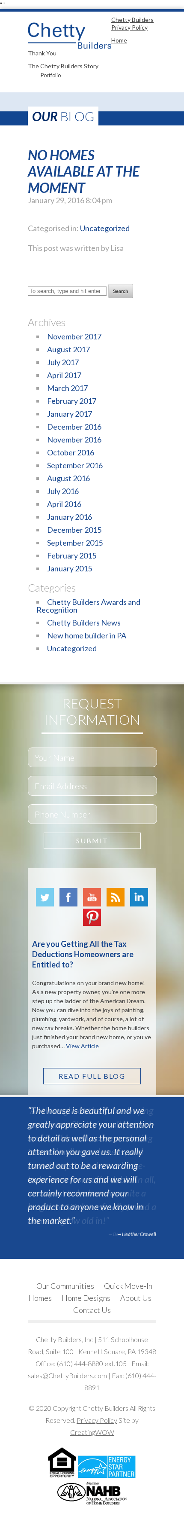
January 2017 (69, 413)
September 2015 (75, 542)
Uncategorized (105, 228)
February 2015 (71, 555)
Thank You (42, 53)
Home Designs (86, 1298)
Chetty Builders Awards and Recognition (88, 605)
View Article (82, 1046)
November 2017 (74, 336)
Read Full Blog (92, 1076)
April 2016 (64, 504)
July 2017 (63, 362)
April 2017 (64, 375)
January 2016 (69, 517)
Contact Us (92, 1310)
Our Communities (65, 1286)
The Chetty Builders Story (63, 66)
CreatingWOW (92, 1432)
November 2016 (74, 439)
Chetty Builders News (84, 622)
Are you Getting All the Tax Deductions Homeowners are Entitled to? (83, 954)
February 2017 (71, 401)
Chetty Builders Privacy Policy (132, 23)
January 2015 (69, 568)
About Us (135, 1298)
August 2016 (68, 478)
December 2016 (74, 426)
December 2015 (74, 529)
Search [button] (120, 291)
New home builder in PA (86, 635)
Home (119, 40)
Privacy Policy (97, 1420)
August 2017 (68, 349)
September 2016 (75, 465)
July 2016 (63, 491)
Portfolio (51, 75)
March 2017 (67, 388)
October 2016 (70, 452)
